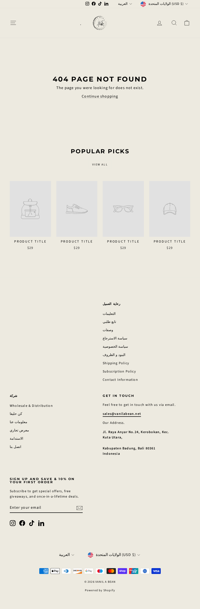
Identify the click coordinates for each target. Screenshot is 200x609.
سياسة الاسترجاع (115, 338)
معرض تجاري (19, 430)
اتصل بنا (15, 447)
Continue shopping (100, 96)
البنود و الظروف (114, 355)
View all (100, 165)
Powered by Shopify (100, 590)
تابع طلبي (109, 321)
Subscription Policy (119, 371)
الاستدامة (16, 438)
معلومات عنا (18, 422)
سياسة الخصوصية (115, 346)
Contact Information (120, 379)
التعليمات (109, 313)
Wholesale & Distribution (31, 405)
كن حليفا (16, 413)
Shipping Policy (116, 363)
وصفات (108, 330)
